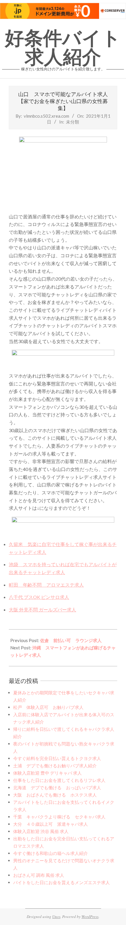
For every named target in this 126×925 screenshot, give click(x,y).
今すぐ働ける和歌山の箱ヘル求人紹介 (50, 853)
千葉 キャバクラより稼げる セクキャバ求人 (59, 816)
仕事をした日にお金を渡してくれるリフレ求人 (59, 780)
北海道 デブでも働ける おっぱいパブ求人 (57, 787)
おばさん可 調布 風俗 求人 (38, 875)
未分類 (72, 121)
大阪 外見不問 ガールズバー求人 (42, 609)
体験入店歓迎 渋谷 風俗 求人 (41, 831)
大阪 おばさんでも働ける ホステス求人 (55, 794)
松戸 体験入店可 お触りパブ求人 (48, 707)
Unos (56, 916)
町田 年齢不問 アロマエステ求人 (46, 584)
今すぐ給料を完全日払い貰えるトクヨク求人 (57, 758)
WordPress (89, 916)
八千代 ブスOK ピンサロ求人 (39, 597)
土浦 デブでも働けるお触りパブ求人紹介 (55, 765)
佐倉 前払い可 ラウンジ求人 (71, 640)
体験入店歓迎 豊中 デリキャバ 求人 (47, 773)
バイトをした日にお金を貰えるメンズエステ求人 (61, 882)
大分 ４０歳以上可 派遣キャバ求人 (50, 824)
